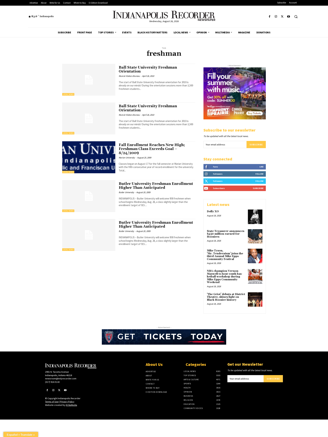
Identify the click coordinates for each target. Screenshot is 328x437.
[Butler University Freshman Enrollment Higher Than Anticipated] (88, 196)
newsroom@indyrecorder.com (60, 378)
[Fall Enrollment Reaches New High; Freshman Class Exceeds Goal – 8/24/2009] (88, 157)
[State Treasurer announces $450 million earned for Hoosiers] (255, 236)
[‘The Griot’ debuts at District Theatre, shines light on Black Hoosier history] (255, 299)
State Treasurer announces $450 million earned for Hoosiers (225, 234)
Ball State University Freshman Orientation (148, 69)
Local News (68, 94)
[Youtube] (288, 16)
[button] (296, 16)
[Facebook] (269, 16)
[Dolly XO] (255, 217)
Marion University (127, 157)
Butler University (126, 192)
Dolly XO (213, 211)
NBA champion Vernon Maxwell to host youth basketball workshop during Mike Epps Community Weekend (225, 276)
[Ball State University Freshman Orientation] (88, 80)
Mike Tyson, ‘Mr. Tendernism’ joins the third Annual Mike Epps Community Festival (225, 255)
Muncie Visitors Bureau (129, 76)
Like (261, 166)
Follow (259, 174)
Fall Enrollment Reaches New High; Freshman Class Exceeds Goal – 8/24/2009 (152, 149)
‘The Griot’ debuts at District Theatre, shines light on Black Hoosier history (226, 297)
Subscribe (256, 144)
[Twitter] (282, 16)
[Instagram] (276, 16)
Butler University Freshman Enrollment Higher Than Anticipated (156, 186)
